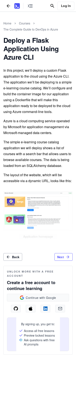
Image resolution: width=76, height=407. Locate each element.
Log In (66, 5)
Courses (24, 23)
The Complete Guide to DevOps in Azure (30, 29)
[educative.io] (17, 6)
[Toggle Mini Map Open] (30, 6)
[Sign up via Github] (16, 308)
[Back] (8, 6)
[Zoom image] (38, 210)
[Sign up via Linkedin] (45, 308)
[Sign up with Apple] (30, 308)
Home (7, 23)
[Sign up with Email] (60, 308)
